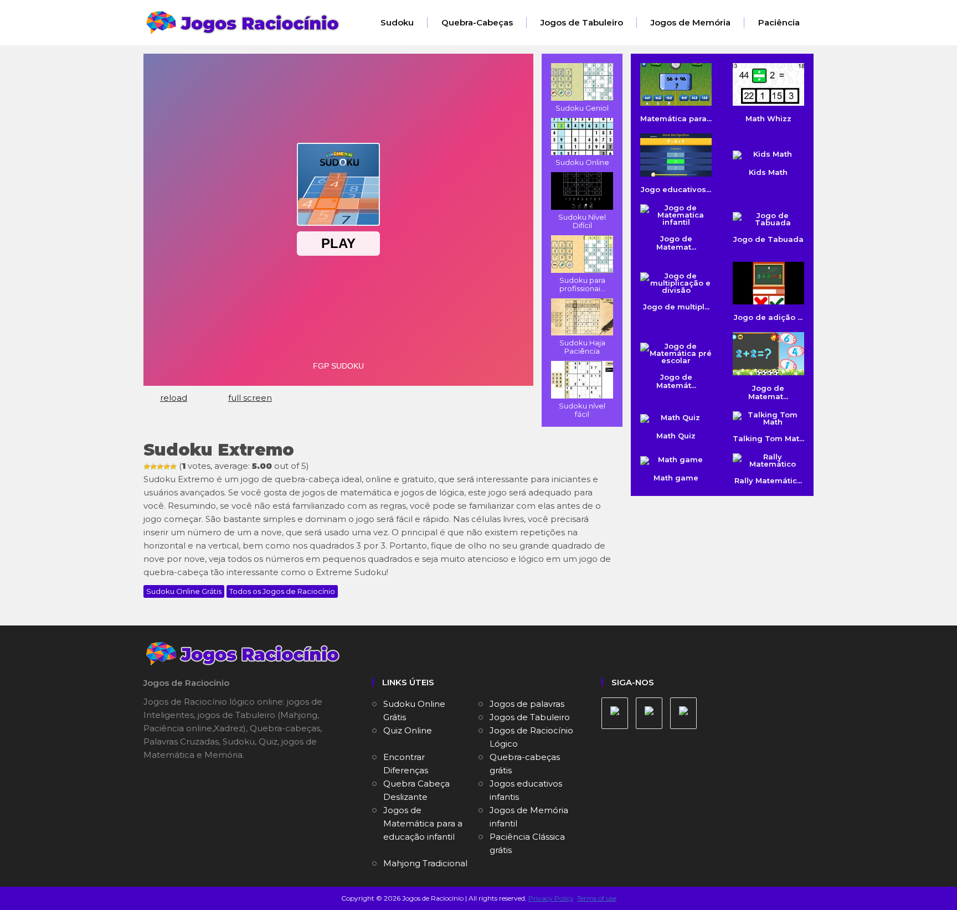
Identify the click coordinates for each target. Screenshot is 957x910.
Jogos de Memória (690, 22)
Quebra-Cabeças (477, 22)
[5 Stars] (173, 466)
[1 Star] (146, 466)
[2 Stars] (153, 466)
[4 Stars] (166, 466)
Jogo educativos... (676, 189)
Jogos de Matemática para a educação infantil (422, 823)
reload (173, 397)
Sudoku (397, 22)
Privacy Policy (551, 898)
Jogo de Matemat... (768, 392)
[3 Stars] (160, 466)
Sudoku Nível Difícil (582, 221)
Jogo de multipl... (676, 306)
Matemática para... (676, 118)
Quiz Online (407, 730)
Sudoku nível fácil (582, 409)
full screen (250, 397)
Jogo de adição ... (768, 317)
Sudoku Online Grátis (184, 591)
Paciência (779, 22)
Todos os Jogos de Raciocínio (282, 591)
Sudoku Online (582, 162)
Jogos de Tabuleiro (582, 22)
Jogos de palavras (527, 704)
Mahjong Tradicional (425, 863)
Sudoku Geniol (582, 108)
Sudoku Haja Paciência (582, 346)
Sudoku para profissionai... (582, 284)
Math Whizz (768, 118)
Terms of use (596, 898)
